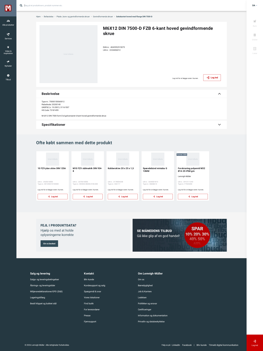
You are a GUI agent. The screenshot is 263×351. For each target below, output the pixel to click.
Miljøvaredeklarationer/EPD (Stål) (46, 291)
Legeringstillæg (37, 297)
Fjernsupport (90, 321)
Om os (141, 279)
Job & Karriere (144, 291)
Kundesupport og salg (94, 285)
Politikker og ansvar (147, 303)
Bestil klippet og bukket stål (43, 303)
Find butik (89, 303)
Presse (87, 315)
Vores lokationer (92, 297)
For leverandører (92, 309)
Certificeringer (144, 309)
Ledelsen (142, 297)
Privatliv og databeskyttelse (151, 321)
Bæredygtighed (145, 285)
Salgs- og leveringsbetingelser (44, 279)
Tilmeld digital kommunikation (223, 345)
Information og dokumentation (153, 315)
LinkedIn (176, 345)
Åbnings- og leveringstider (42, 285)
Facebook (187, 345)
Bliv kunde (89, 279)
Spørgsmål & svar (92, 291)
